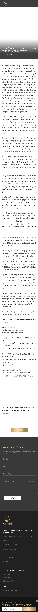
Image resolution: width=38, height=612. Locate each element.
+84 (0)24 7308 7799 (11, 545)
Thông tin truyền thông (10, 590)
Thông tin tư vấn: (9, 481)
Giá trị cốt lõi (7, 565)
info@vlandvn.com (10, 549)
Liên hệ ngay (29, 609)
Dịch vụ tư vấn (7, 577)
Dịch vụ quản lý (8, 581)
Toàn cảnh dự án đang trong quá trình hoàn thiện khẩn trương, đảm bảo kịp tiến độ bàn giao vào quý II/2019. (19, 226)
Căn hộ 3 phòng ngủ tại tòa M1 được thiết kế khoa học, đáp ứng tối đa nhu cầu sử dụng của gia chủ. (19, 166)
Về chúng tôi (7, 561)
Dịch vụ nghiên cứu (9, 574)
